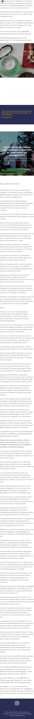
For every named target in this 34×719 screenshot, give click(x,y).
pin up (14, 475)
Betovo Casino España (12, 12)
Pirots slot (3, 216)
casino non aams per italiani (9, 414)
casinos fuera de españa (18, 329)
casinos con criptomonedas (18, 434)
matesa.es (3, 512)
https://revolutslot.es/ (17, 5)
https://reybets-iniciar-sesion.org (11, 647)
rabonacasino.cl (13, 543)
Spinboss (3, 195)
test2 (2, 307)
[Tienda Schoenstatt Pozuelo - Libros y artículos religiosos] (6, 1)
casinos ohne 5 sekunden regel (22, 379)
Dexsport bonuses (6, 660)
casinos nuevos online (25, 23)
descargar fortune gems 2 (9, 490)
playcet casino (13, 610)
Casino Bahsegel (20, 532)
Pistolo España (10, 38)
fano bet (20, 388)
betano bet (9, 301)
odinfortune (4, 247)
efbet (2, 427)
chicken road (13, 338)
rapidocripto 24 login (7, 279)
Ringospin (3, 288)
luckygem (17, 314)
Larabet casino (23, 258)
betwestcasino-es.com (14, 499)
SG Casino (5, 453)
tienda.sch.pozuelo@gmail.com (22, 160)
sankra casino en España (24, 203)
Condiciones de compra (23, 712)
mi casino (12, 577)
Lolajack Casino (10, 236)
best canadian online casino (9, 184)
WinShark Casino (9, 347)
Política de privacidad (10, 712)
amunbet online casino (18, 401)
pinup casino (15, 599)
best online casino (20, 368)
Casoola (2, 680)
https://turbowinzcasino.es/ (18, 225)
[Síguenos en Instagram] (17, 703)
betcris (8, 464)
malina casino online (18, 355)
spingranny (23, 442)
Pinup (26, 567)
